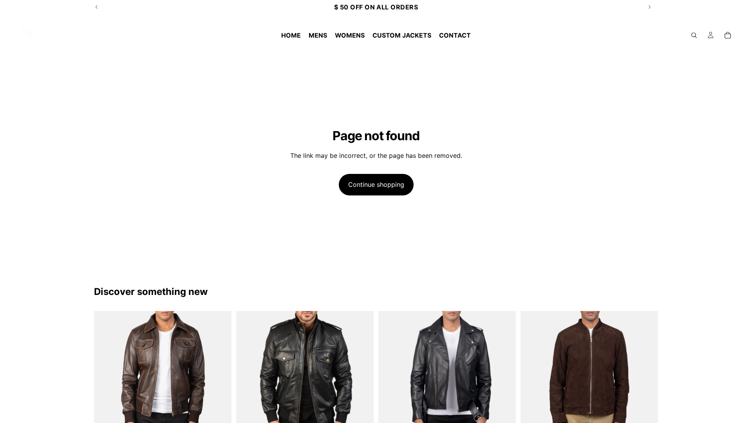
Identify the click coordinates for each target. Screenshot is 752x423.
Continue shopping (376, 184)
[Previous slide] (106, 380)
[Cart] (727, 35)
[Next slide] (219, 380)
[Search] (694, 35)
